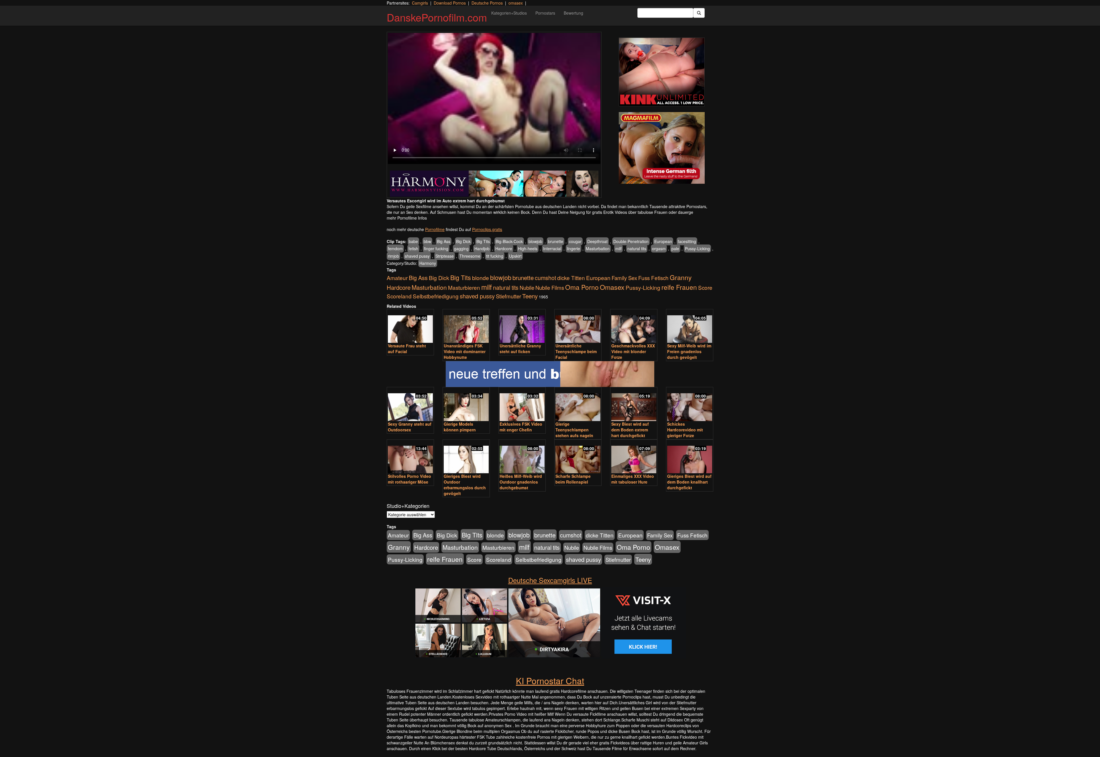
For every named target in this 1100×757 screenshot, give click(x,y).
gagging (461, 248)
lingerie (573, 248)
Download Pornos (450, 3)
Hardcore (503, 248)
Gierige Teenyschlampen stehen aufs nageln (574, 429)
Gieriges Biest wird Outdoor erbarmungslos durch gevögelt (465, 484)
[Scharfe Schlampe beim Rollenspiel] (577, 457)
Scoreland (399, 296)
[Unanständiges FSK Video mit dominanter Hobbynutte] (466, 326)
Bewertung (573, 13)
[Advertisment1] (661, 72)
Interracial (552, 248)
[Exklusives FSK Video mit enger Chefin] (522, 404)
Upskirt (515, 256)
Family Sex (624, 277)
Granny (681, 277)
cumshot (545, 278)
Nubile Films (549, 287)
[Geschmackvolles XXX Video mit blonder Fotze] (633, 326)
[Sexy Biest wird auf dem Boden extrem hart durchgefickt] (633, 404)
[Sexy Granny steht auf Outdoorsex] (410, 404)
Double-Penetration (631, 241)
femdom (395, 248)
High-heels (527, 248)
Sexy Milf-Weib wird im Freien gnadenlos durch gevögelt (689, 351)
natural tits (636, 248)
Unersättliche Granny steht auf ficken (520, 348)
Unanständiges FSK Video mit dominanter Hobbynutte (465, 351)
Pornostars (545, 13)
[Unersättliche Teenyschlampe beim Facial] (577, 326)
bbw (427, 241)
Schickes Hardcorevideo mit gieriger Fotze (685, 429)
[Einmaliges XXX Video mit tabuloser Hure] (633, 457)
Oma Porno (582, 287)
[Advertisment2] (661, 148)
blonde (480, 278)
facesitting (687, 241)
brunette (555, 241)
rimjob (393, 256)
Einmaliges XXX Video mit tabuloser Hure (632, 479)
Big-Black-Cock (509, 241)
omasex (515, 3)
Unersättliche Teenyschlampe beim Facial (576, 351)
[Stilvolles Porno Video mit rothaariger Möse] (410, 457)
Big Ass (443, 241)
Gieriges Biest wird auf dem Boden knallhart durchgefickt (689, 481)
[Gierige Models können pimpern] (466, 404)
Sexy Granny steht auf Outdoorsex (409, 427)
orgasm (659, 248)
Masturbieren (464, 287)
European (663, 241)
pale (675, 248)
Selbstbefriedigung (436, 296)
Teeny (530, 296)
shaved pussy (417, 256)
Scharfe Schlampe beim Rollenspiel (573, 479)
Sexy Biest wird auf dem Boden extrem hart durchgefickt (630, 429)
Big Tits (483, 241)
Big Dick (463, 241)
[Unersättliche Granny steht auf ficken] (522, 326)
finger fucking (436, 248)
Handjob (482, 248)
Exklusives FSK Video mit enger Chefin (521, 427)
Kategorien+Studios (509, 13)
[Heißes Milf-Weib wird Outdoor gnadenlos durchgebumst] (522, 457)
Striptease (444, 256)
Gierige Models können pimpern (460, 427)
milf (618, 248)
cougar (575, 241)
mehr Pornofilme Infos (407, 218)
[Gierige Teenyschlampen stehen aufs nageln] (577, 404)
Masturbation (598, 248)
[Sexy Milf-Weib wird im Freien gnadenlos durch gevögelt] (689, 326)
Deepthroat (597, 241)
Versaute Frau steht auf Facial (407, 348)
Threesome (469, 256)
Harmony (427, 263)
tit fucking (494, 256)
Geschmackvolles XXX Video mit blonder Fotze (633, 351)
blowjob (535, 241)
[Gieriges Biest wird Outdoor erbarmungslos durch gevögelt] (466, 457)
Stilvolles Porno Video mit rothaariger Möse (409, 479)
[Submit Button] (699, 13)
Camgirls (420, 3)
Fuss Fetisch (653, 277)
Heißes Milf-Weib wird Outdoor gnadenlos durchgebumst (521, 481)
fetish (413, 248)
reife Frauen (679, 287)
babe (413, 241)
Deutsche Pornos (487, 3)
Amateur (397, 277)
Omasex (612, 287)
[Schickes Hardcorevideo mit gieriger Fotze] (689, 404)
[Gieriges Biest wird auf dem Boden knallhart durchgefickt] (689, 457)
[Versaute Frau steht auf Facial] (410, 326)
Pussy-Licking (697, 248)
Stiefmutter (508, 296)
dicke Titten (571, 277)
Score (705, 287)
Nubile (527, 287)
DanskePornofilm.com (437, 17)
